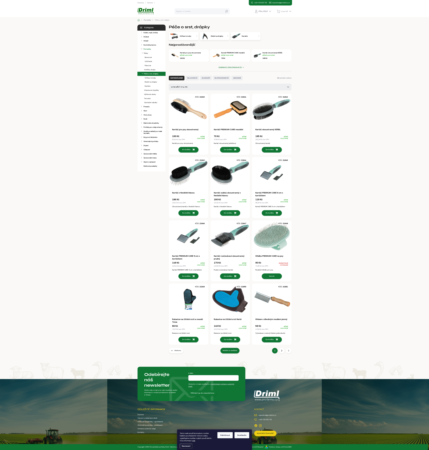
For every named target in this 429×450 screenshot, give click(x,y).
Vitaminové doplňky (151, 90)
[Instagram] (260, 425)
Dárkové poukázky (150, 166)
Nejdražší (206, 78)
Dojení (146, 145)
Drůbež (146, 37)
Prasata (146, 107)
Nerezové (148, 57)
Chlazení (147, 150)
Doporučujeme (176, 78)
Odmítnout (225, 435)
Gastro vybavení (150, 162)
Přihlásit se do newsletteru (202, 393)
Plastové (148, 65)
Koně (145, 119)
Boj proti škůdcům (150, 137)
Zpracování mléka (150, 154)
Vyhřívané (148, 61)
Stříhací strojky (150, 78)
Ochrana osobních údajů (147, 429)
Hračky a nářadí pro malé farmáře (153, 132)
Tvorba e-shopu (275, 447)
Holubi (146, 41)
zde (193, 440)
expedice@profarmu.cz (267, 415)
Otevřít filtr (179, 87)
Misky (146, 53)
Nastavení (186, 446)
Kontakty (141, 432)
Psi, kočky (147, 49)
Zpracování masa (150, 158)
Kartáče (147, 86)
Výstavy (150, 3)
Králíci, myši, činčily (151, 33)
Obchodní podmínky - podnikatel (150, 425)
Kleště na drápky (151, 82)
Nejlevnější (192, 78)
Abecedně (237, 78)
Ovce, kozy (147, 115)
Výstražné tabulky (150, 102)
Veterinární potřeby (151, 141)
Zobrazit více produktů (230, 67)
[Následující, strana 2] (282, 350)
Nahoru (178, 350)
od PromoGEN (286, 447)
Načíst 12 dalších (230, 350)
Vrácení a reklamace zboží (147, 418)
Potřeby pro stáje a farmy (153, 127)
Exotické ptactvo (150, 45)
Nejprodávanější (221, 78)
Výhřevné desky (150, 94)
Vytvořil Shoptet (257, 447)
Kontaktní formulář (265, 433)
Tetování (147, 98)
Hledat (226, 11)
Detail (271, 276)
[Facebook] (256, 425)
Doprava (141, 3)
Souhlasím (241, 435)
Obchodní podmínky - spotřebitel (150, 422)
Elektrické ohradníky (151, 123)
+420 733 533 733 (265, 419)
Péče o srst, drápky (151, 74)
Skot (145, 111)
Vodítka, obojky (150, 70)
